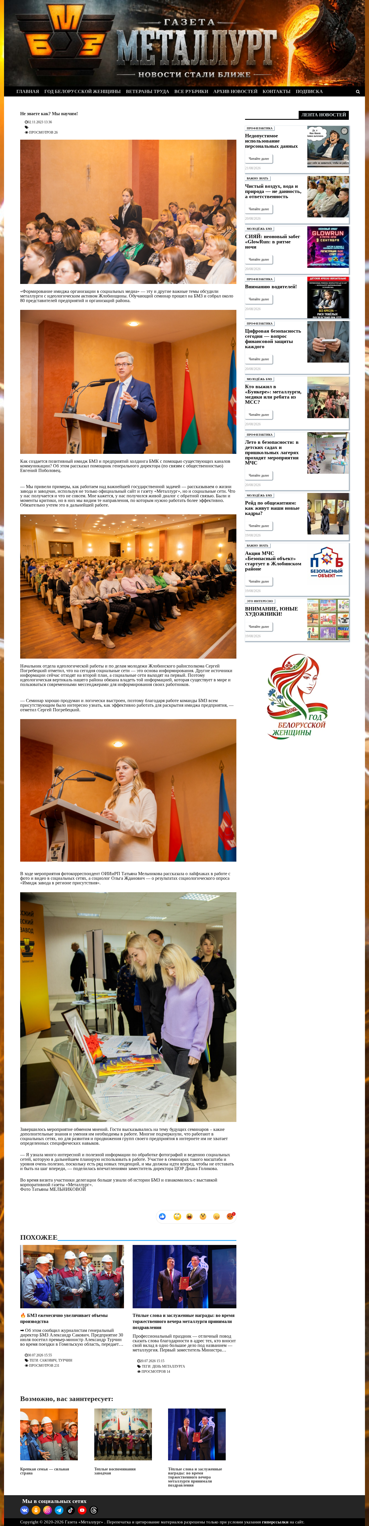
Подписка (309, 91)
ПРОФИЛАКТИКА (259, 128)
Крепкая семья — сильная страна (44, 1471)
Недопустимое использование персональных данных (271, 141)
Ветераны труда (147, 91)
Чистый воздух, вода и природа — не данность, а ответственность (273, 191)
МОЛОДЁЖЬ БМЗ (259, 228)
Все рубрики (191, 91)
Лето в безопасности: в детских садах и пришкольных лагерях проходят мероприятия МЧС (272, 452)
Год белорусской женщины (82, 91)
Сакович (48, 1360)
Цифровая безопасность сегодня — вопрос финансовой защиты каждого (273, 338)
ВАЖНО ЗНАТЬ (257, 178)
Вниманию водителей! (271, 286)
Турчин (65, 1360)
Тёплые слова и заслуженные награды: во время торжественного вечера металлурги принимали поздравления (184, 1321)
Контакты (277, 91)
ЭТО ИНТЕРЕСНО (260, 601)
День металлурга (168, 1366)
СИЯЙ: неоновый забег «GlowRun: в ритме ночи (272, 241)
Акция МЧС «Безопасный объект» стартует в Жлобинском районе (273, 561)
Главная (27, 91)
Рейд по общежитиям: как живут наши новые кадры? (272, 508)
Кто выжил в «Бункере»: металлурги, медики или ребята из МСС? (273, 394)
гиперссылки (275, 1522)
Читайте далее (259, 159)
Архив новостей (235, 91)
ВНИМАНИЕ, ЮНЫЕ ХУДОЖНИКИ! (271, 611)
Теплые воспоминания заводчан (115, 1471)
